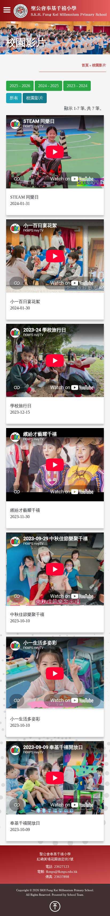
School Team (75, 894)
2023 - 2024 (77, 85)
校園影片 (34, 98)
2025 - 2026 (20, 85)
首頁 (85, 65)
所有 (14, 98)
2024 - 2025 (48, 85)
